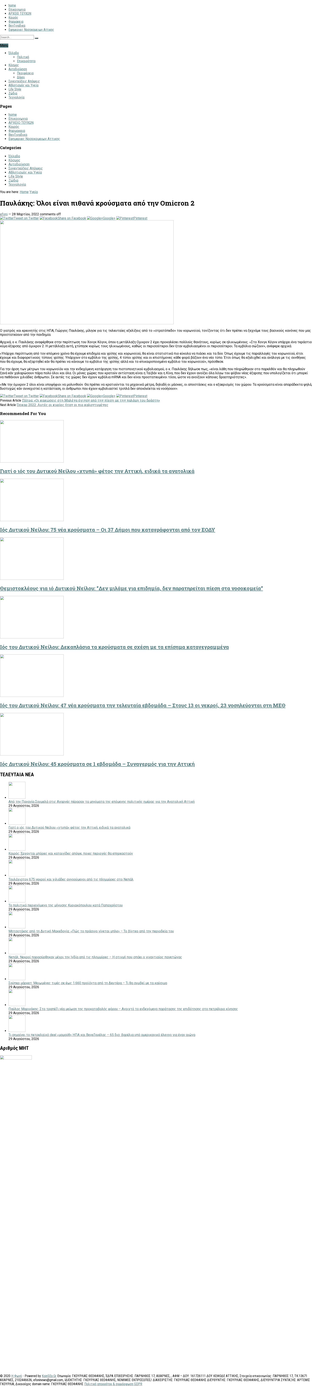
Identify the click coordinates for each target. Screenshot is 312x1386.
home (12, 5)
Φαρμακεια (15, 22)
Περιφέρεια (25, 73)
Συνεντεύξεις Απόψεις (24, 81)
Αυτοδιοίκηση (17, 69)
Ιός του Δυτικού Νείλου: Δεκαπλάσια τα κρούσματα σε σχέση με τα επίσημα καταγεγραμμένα (114, 647)
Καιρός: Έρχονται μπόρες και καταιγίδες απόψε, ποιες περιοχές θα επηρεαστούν (70, 853)
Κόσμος (13, 65)
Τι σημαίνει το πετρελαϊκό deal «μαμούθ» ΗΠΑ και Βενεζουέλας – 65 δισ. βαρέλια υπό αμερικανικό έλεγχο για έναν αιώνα (101, 1035)
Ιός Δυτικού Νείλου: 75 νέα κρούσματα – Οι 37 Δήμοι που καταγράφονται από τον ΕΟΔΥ (107, 529)
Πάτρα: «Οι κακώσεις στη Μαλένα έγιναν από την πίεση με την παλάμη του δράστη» (91, 400)
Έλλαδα (13, 53)
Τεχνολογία (16, 97)
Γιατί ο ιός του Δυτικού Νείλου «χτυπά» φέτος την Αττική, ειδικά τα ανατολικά (97, 471)
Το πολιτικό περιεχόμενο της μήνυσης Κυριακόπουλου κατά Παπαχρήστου (65, 905)
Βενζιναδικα (16, 26)
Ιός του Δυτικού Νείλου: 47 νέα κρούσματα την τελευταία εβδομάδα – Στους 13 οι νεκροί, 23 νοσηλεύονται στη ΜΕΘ (142, 705)
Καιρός (13, 18)
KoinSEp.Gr (49, 1376)
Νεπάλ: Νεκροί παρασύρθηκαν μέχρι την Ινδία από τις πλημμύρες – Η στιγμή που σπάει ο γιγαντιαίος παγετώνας (95, 957)
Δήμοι (21, 77)
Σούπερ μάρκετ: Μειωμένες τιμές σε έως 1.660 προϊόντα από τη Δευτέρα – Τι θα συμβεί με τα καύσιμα (87, 983)
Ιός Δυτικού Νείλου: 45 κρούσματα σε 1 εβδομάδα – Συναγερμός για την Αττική (97, 764)
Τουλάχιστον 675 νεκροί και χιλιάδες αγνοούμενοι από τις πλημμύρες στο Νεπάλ (71, 879)
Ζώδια (12, 93)
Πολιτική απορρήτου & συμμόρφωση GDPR (113, 1384)
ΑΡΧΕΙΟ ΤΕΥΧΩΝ (19, 13)
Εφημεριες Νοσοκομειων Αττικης (31, 30)
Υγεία (34, 192)
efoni (4, 214)
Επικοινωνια (16, 9)
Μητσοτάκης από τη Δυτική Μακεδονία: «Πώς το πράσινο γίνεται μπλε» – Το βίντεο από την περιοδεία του (91, 931)
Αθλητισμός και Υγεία (23, 85)
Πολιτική (23, 57)
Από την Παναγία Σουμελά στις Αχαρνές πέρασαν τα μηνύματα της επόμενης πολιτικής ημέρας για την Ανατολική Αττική (101, 802)
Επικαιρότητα (26, 61)
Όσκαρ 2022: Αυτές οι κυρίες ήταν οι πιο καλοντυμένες (62, 404)
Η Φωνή (16, 1376)
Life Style (14, 89)
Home (24, 192)
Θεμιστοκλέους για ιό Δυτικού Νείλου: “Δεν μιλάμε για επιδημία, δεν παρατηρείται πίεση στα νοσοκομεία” (131, 588)
